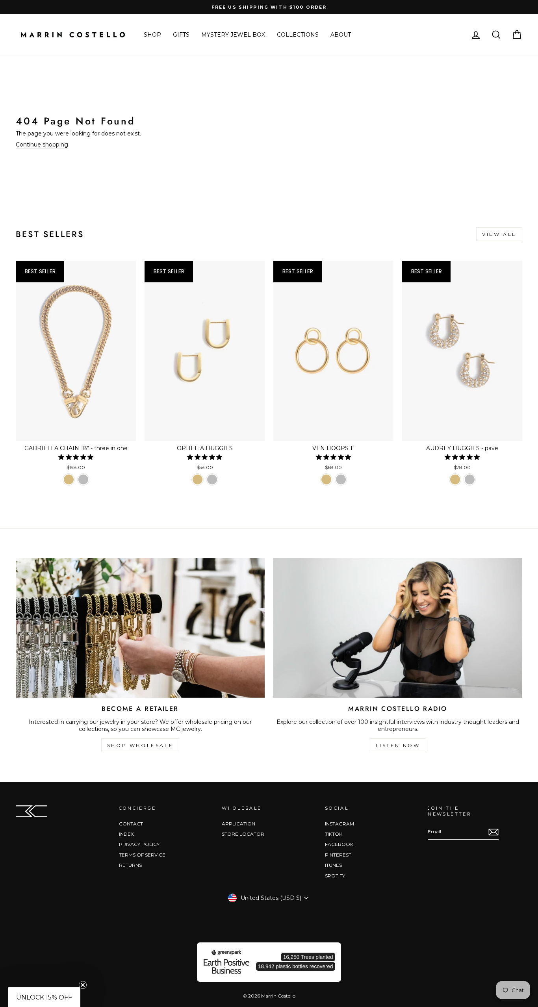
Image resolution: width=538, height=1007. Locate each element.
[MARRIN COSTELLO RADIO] (397, 628)
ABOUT (340, 34)
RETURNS (130, 865)
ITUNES (333, 865)
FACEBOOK (339, 844)
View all (499, 234)
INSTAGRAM (339, 824)
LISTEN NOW (398, 745)
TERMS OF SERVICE (142, 855)
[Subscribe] (493, 832)
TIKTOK (333, 834)
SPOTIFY (335, 876)
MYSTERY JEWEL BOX (233, 34)
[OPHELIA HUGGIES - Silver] (212, 479)
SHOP (152, 34)
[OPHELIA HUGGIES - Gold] (197, 479)
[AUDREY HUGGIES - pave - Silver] (469, 479)
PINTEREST (338, 855)
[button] (44, 997)
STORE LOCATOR (243, 834)
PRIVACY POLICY (139, 844)
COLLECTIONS (298, 34)
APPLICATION (238, 824)
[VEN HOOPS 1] (326, 479)
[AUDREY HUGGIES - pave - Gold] (455, 479)
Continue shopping (42, 144)
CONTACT (131, 824)
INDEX (126, 834)
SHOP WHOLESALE (140, 745)
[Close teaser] (83, 985)
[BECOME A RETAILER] (140, 628)
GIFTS (181, 34)
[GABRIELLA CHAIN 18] (68, 479)
